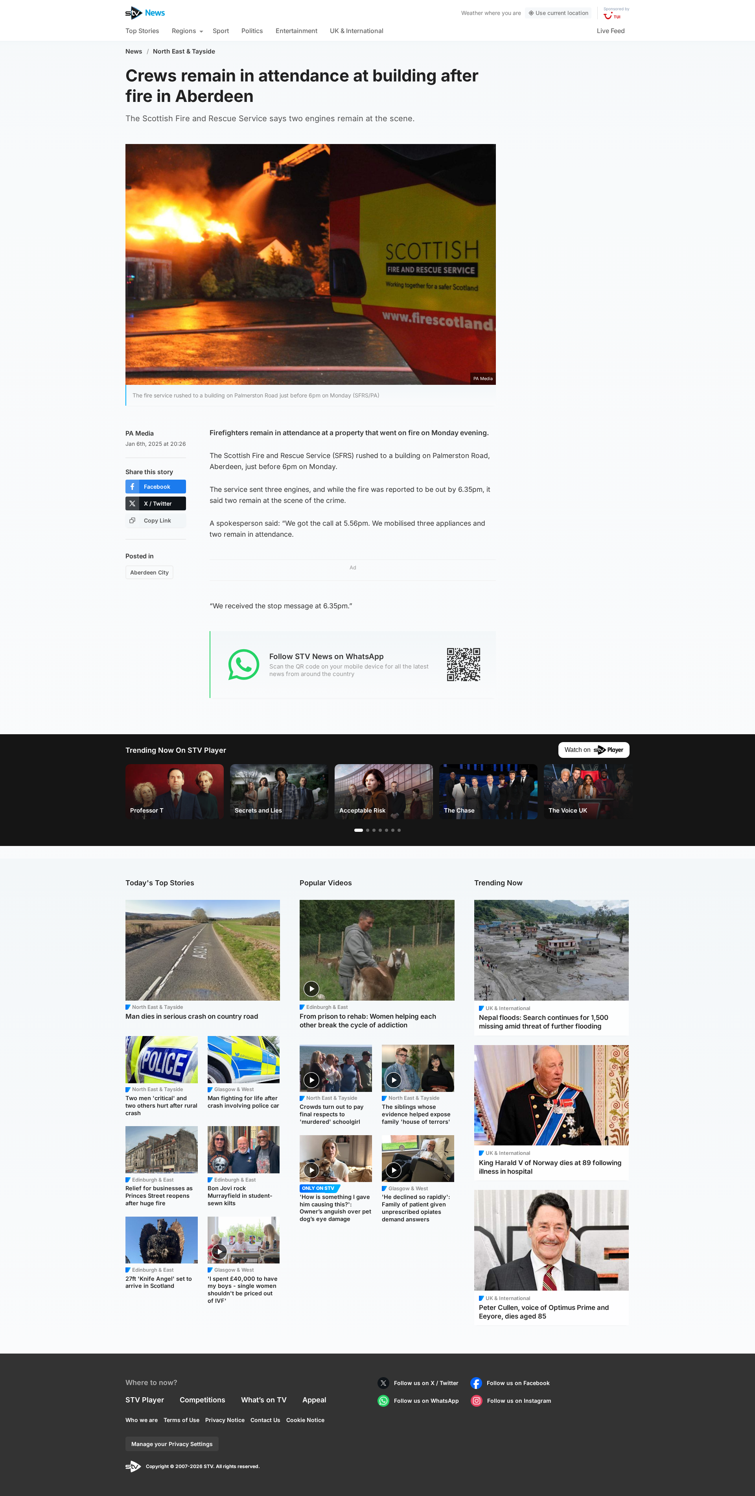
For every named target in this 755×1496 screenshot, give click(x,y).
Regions (184, 31)
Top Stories (142, 31)
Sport (221, 31)
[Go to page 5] (386, 830)
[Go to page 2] (367, 830)
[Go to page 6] (392, 830)
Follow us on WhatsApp (426, 1400)
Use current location (562, 12)
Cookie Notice (305, 1420)
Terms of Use (181, 1420)
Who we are (141, 1420)
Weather (472, 12)
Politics (252, 31)
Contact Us (265, 1420)
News (133, 51)
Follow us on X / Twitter (426, 1383)
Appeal (314, 1400)
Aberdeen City (149, 572)
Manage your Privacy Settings (172, 1444)
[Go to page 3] (374, 830)
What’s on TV (264, 1400)
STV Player (144, 1400)
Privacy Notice (225, 1420)
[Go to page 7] (399, 830)
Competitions (202, 1400)
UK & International (356, 31)
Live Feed (611, 31)
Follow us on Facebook (518, 1383)
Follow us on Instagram (519, 1400)
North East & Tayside (184, 51)
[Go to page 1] (358, 830)
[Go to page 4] (380, 830)
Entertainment (296, 31)
